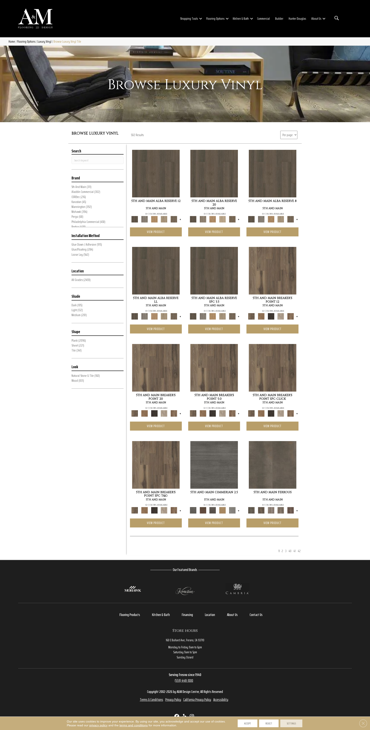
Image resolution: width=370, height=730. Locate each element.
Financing (187, 615)
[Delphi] (232, 510)
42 (299, 551)
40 (290, 551)
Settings (291, 723)
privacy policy (98, 725)
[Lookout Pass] (281, 316)
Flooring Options (215, 18)
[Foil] (261, 510)
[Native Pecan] (174, 219)
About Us (316, 18)
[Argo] (203, 510)
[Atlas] (212, 510)
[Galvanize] (281, 510)
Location (210, 615)
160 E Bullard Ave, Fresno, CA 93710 (185, 640)
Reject (269, 723)
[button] (200, 18)
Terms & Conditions (151, 699)
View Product (156, 231)
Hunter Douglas (297, 18)
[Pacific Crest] (290, 316)
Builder (279, 18)
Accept (247, 723)
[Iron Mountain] (271, 316)
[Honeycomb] (154, 219)
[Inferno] (290, 510)
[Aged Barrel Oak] (156, 173)
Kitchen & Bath (241, 18)
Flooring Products (129, 615)
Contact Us (256, 615)
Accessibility (220, 699)
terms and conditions (133, 725)
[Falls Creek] (272, 270)
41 (295, 551)
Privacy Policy (173, 699)
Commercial (263, 18)
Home (12, 41)
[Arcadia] (214, 464)
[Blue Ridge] (144, 219)
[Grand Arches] (261, 316)
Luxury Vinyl (44, 41)
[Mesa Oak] (164, 219)
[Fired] (272, 464)
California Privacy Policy (197, 699)
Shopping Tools (189, 18)
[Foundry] (271, 510)
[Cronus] (222, 510)
